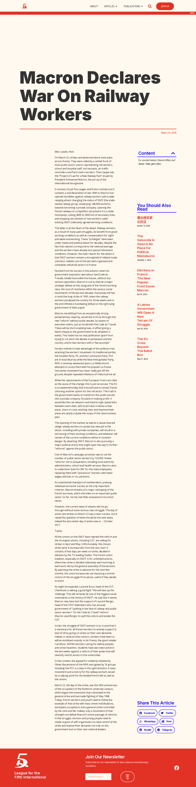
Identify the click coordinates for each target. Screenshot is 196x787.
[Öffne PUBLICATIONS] (142, 6)
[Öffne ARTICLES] (116, 6)
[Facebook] (177, 768)
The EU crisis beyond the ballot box (144, 347)
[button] (149, 6)
